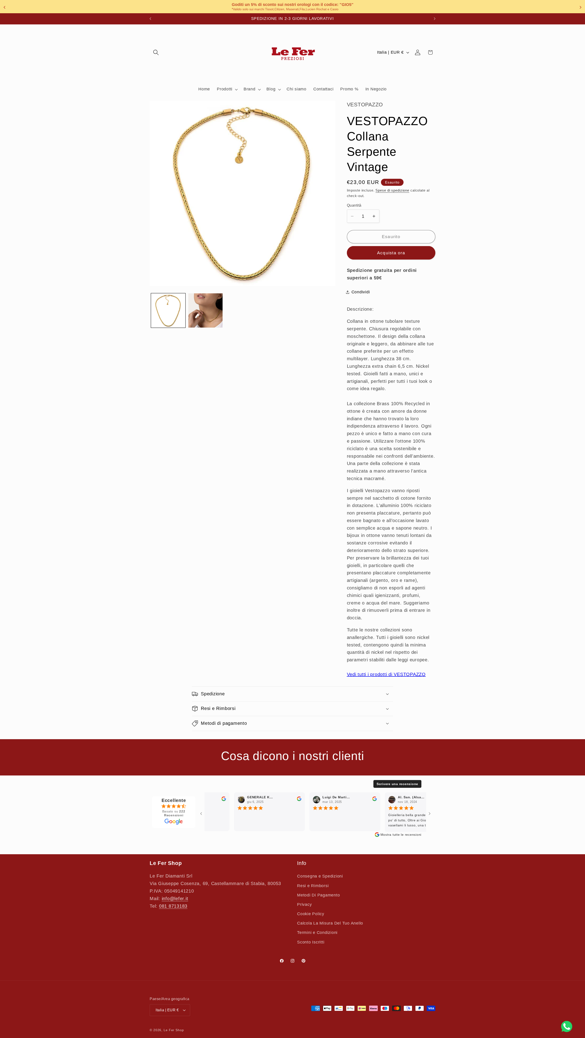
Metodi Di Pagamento (318, 895)
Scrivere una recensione (397, 784)
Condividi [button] (360, 292)
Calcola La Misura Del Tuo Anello (330, 923)
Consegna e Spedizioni (320, 876)
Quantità (354, 205)
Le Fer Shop (174, 1030)
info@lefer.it (175, 898)
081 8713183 (173, 906)
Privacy (304, 904)
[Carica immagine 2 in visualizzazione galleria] (205, 310)
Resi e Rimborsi (313, 885)
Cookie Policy (310, 914)
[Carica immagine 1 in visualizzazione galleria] (168, 310)
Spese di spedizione (392, 190)
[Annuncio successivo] (435, 18)
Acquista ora (391, 252)
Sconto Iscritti (310, 942)
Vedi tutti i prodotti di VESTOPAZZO (386, 674)
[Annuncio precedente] (150, 18)
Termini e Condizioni (317, 932)
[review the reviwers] (216, 800)
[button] (156, 52)
